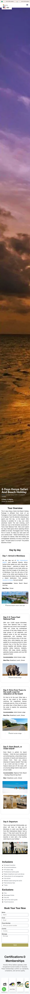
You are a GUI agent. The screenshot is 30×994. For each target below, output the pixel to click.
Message (4, 934)
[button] (27, 4)
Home (3, 495)
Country (4, 928)
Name (3, 912)
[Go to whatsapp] (4, 989)
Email (3, 917)
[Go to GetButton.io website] (4, 992)
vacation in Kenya (7, 580)
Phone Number (6, 923)
